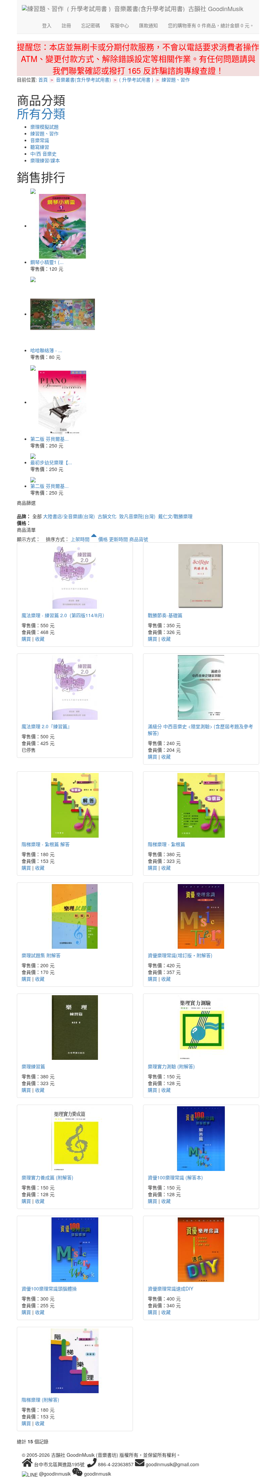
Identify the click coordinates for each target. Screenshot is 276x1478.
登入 (46, 25)
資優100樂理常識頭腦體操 (49, 1288)
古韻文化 (107, 516)
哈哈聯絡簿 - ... (46, 350)
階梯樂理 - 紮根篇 (166, 844)
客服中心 (119, 25)
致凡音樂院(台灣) (137, 516)
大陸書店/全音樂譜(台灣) (69, 516)
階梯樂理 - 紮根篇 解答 (46, 844)
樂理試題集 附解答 (41, 955)
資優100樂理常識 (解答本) (175, 1177)
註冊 (66, 25)
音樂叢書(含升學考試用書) (83, 79)
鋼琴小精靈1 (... (47, 262)
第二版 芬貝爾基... (49, 438)
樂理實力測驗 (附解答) (171, 1066)
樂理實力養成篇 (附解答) (47, 1177)
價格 (103, 539)
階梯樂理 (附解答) (40, 1399)
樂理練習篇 (33, 1066)
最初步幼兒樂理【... (51, 462)
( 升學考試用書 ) (136, 79)
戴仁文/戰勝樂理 (175, 516)
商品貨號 (138, 539)
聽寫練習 (39, 146)
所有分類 (41, 113)
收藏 (39, 638)
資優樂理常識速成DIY (170, 1288)
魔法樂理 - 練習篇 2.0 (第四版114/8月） (64, 615)
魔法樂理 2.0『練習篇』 (47, 726)
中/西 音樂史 (43, 153)
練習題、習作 (176, 79)
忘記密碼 (90, 25)
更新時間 (118, 539)
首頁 (43, 79)
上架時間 (81, 539)
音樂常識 (39, 140)
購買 (26, 638)
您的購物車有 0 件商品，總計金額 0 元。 (211, 25)
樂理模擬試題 (44, 126)
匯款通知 (148, 25)
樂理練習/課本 (45, 160)
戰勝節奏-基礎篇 (165, 615)
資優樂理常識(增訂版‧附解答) (180, 955)
